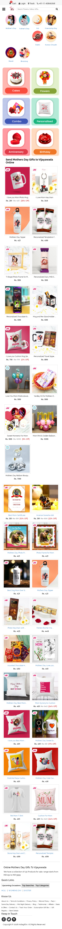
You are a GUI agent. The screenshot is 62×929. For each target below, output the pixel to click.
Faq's (53, 901)
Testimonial (42, 904)
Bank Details (13, 911)
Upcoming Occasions (11, 885)
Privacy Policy (32, 901)
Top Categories (42, 885)
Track (31, 3)
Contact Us (13, 907)
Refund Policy (44, 901)
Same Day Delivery (8, 904)
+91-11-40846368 (46, 3)
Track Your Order (25, 907)
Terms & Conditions (17, 901)
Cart (13, 3)
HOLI (3, 890)
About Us (4, 901)
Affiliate (51, 904)
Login (23, 3)
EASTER (27, 890)
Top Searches (28, 885)
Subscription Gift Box (41, 907)
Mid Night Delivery (24, 904)
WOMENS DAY (15, 890)
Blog (34, 904)
